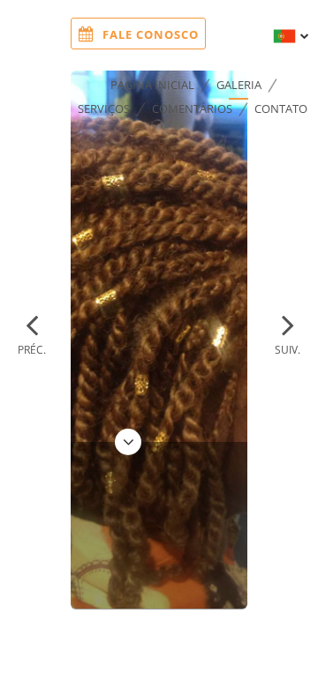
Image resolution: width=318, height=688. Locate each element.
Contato (280, 108)
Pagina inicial (152, 85)
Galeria (238, 85)
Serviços (104, 108)
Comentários (192, 108)
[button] (32, 332)
